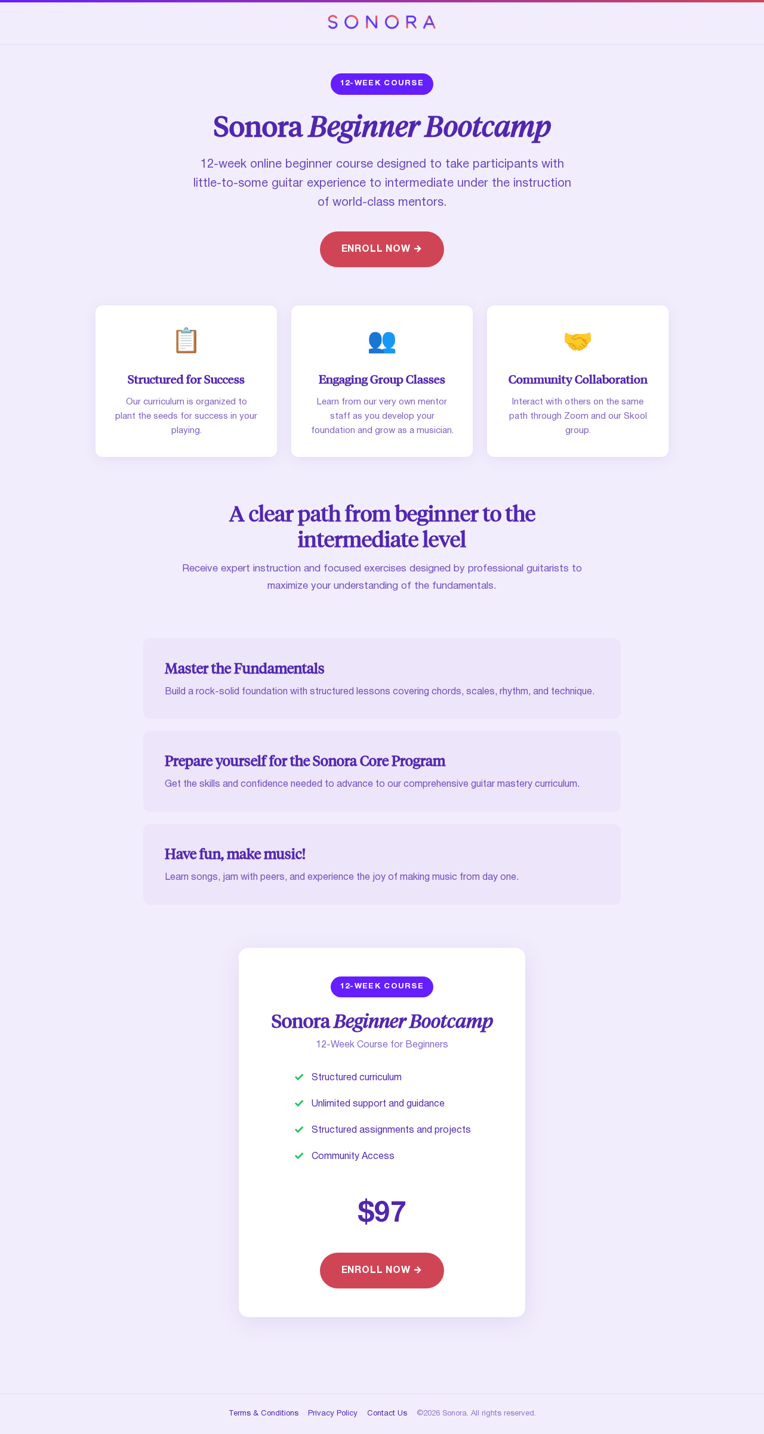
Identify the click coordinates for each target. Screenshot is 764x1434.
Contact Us (387, 1413)
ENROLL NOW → (382, 249)
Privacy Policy (333, 1413)
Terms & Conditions (263, 1413)
